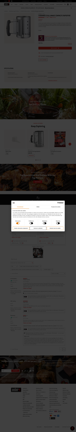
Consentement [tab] (20, 206)
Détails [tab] (38, 206)
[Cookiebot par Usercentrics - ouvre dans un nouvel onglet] (58, 203)
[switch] (31, 223)
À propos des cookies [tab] (55, 206)
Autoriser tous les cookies (55, 228)
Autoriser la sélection (38, 228)
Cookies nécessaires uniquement (21, 228)
